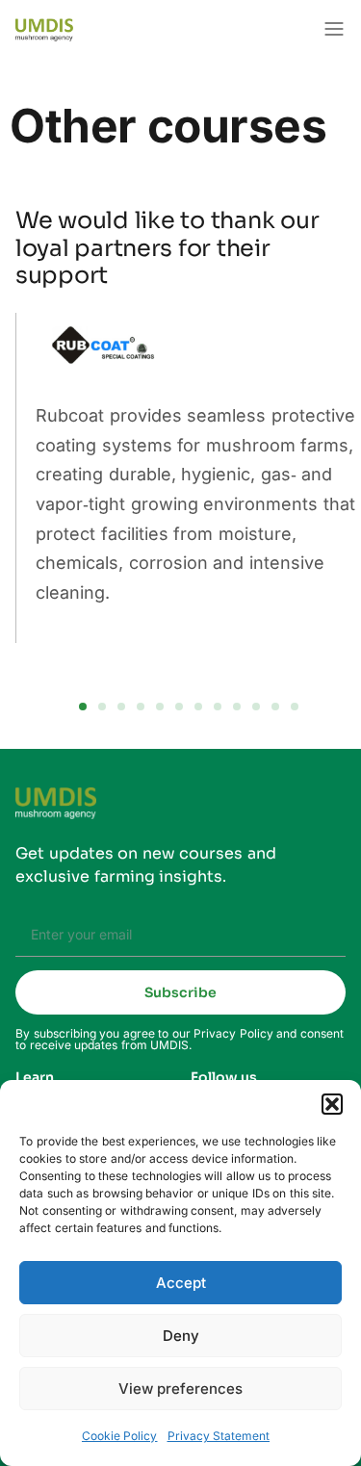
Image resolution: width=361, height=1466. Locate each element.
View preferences (180, 1388)
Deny (181, 1335)
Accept (181, 1282)
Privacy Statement (219, 1435)
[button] (332, 1104)
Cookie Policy (120, 1435)
